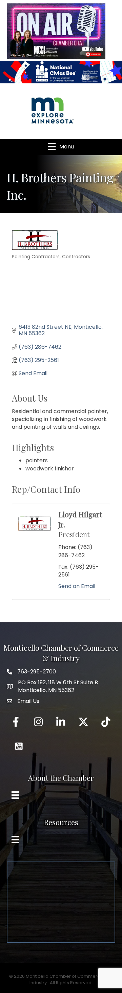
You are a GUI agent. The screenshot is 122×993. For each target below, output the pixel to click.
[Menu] (15, 795)
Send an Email (76, 586)
